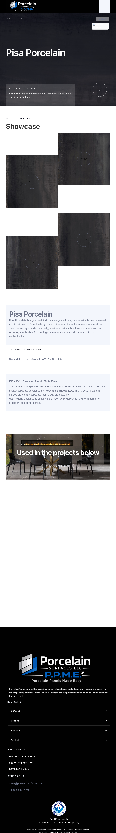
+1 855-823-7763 (19, 789)
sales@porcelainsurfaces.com (25, 783)
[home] (24, 6)
